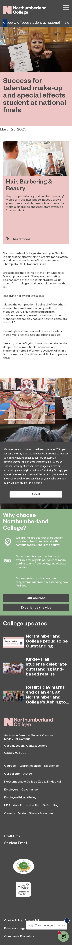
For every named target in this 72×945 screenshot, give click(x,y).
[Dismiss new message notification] (67, 920)
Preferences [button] (35, 482)
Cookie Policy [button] (17, 478)
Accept (36, 494)
